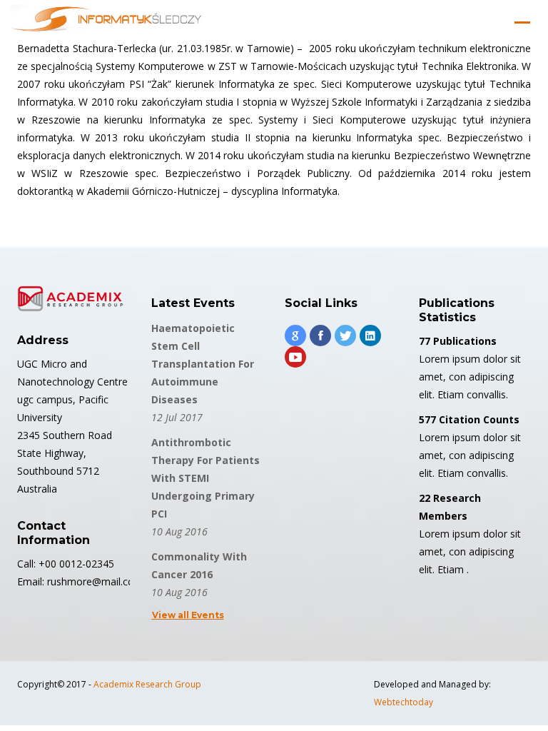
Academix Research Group (147, 684)
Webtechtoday (403, 702)
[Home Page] (106, 22)
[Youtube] (295, 357)
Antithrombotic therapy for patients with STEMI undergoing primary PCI (205, 477)
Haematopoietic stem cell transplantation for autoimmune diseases (202, 363)
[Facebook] (320, 335)
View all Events (188, 615)
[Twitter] (345, 335)
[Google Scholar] (295, 335)
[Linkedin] (370, 335)
